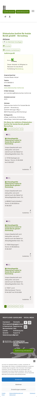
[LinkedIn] (25, 327)
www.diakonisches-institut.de (14, 88)
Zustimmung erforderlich (23, 351)
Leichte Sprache (9, 12)
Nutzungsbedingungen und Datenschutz (16, 394)
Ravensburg (19, 69)
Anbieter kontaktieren (12, 50)
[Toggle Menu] (33, 11)
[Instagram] (29, 322)
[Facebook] (25, 322)
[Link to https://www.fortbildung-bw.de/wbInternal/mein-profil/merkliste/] (5, 17)
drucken (8, 46)
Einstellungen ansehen (18, 389)
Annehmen (18, 379)
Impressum (32, 393)
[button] (34, 361)
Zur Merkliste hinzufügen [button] (13, 42)
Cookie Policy (3, 394)
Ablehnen (18, 384)
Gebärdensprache (23, 12)
